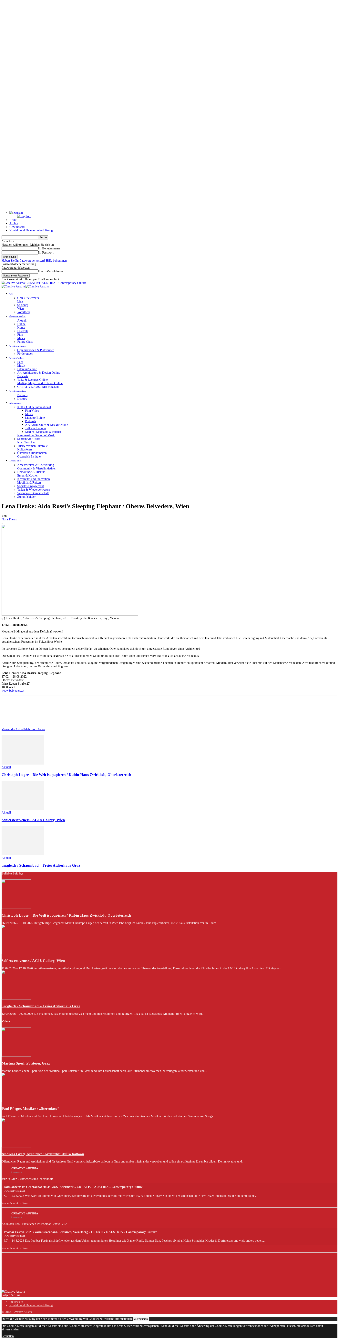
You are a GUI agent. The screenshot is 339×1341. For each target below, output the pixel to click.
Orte (11, 294)
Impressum (16, 1301)
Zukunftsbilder (26, 496)
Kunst (21, 327)
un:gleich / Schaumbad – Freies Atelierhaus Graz (41, 865)
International (15, 403)
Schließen (8, 1336)
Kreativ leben (15, 460)
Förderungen (25, 353)
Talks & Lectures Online (32, 379)
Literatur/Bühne (27, 369)
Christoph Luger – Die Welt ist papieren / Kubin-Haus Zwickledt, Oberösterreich (66, 775)
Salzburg (22, 305)
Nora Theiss (9, 519)
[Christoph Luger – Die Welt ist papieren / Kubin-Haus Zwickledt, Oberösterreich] (23, 763)
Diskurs (22, 398)
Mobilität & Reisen (29, 482)
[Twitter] (22, 711)
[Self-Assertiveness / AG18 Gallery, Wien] (23, 809)
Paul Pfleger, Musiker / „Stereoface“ (30, 1108)
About (13, 219)
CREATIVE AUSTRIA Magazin (38, 386)
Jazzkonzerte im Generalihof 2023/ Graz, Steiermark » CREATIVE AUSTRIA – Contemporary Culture (73, 1187)
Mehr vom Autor (34, 729)
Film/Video (32, 410)
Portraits (22, 395)
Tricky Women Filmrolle (32, 446)
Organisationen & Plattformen (35, 350)
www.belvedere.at (13, 690)
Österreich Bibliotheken (32, 453)
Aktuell (21, 320)
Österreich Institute (29, 456)
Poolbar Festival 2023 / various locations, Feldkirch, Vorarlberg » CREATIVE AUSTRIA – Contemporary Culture (80, 1232)
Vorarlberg (23, 312)
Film (20, 334)
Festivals (22, 331)
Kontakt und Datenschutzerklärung (31, 230)
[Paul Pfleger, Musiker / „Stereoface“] (16, 1101)
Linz (20, 301)
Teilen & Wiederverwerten (33, 489)
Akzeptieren (141, 1318)
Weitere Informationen (118, 1318)
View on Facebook (10, 1203)
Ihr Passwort (45, 252)
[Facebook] (8, 711)
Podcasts (22, 376)
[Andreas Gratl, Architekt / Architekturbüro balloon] (16, 1146)
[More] (64, 711)
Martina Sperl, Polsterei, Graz (26, 1063)
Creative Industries (17, 346)
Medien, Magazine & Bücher (43, 431)
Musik (21, 338)
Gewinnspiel (17, 226)
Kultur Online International (34, 407)
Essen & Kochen (27, 475)
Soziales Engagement (30, 486)
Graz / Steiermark (28, 298)
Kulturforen (24, 449)
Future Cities (25, 341)
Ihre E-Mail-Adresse (50, 271)
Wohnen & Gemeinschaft (33, 493)
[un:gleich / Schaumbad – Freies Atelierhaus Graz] (23, 854)
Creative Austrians (17, 391)
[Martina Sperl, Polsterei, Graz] (16, 1055)
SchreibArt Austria (28, 438)
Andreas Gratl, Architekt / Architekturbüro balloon (43, 1154)
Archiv (13, 223)
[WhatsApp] (50, 711)
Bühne (21, 324)
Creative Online (16, 358)
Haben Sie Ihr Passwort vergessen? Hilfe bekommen (34, 260)
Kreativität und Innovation (33, 479)
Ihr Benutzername (49, 248)
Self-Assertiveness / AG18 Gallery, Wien (33, 820)
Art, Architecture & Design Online (38, 372)
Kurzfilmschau (26, 442)
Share (24, 1203)
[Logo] (14, 286)
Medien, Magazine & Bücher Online (40, 383)
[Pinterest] (36, 711)
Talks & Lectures (35, 428)
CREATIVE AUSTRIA (24, 1168)
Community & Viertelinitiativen (36, 468)
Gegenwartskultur (17, 316)
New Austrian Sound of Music (36, 435)
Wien (20, 308)
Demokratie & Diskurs (31, 472)
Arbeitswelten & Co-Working (35, 465)
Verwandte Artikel (13, 729)
